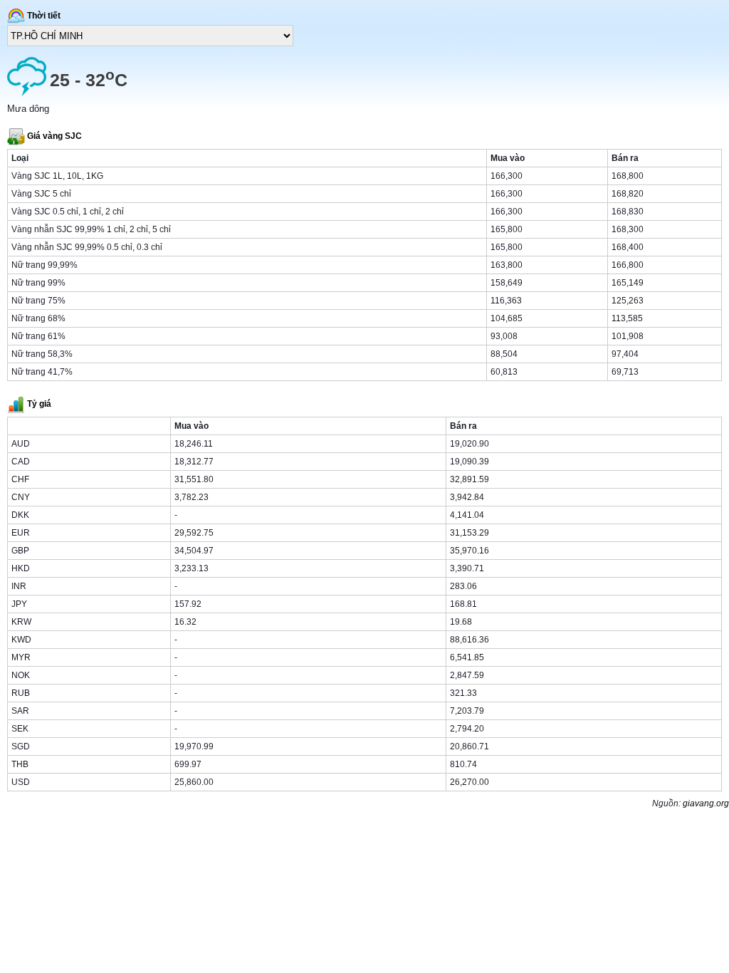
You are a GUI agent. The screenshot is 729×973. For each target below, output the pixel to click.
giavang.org (706, 803)
